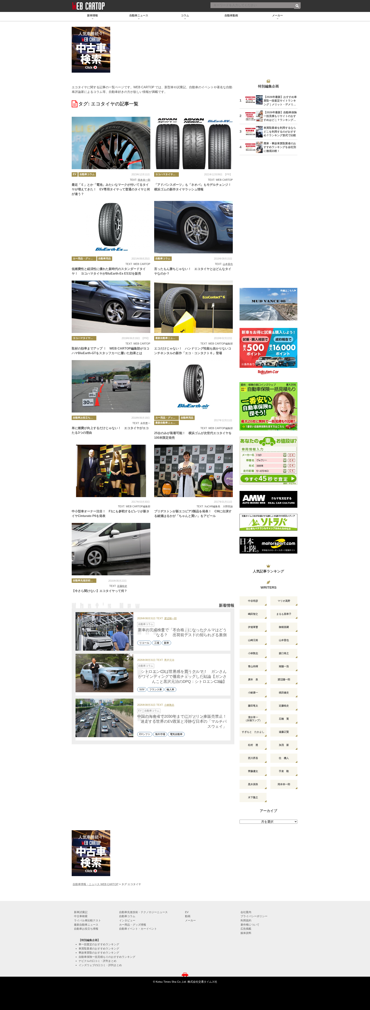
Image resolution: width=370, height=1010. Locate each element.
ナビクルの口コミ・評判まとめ (97, 960)
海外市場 (160, 734)
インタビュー (127, 920)
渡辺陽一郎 (170, 618)
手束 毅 (284, 771)
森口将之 (284, 653)
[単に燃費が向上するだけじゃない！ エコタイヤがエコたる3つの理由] (111, 386)
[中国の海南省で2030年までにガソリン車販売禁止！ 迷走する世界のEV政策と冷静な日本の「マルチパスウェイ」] (104, 718)
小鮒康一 (253, 692)
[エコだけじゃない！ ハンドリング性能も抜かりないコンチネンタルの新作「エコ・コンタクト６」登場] (193, 307)
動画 (187, 916)
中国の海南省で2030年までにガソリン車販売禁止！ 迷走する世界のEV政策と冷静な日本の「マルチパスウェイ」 (183, 721)
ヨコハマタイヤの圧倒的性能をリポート (167, 174)
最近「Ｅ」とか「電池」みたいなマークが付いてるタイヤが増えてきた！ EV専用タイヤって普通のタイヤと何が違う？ (111, 189)
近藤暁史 (122, 586)
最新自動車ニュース (166, 338)
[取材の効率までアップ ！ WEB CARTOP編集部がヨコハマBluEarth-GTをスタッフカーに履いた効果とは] (111, 307)
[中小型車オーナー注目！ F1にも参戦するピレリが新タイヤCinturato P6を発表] (111, 471)
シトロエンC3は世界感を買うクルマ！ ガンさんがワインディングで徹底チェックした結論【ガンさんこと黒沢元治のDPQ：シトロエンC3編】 (182, 676)
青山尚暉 (253, 666)
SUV (142, 689)
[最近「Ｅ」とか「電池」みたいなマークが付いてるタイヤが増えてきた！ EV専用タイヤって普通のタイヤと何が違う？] (111, 143)
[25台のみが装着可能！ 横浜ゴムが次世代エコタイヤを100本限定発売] (193, 386)
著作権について (249, 924)
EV (74, 174)
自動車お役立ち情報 (84, 417)
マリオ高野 (284, 600)
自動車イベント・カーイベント (138, 928)
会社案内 (245, 912)
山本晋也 (228, 264)
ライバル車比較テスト (87, 920)
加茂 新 (284, 745)
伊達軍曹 (253, 627)
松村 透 (253, 745)
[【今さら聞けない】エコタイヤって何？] (111, 549)
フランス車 (155, 689)
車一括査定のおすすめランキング (99, 944)
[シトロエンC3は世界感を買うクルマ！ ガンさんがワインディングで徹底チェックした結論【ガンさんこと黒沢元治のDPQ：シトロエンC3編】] (104, 673)
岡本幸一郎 (144, 179)
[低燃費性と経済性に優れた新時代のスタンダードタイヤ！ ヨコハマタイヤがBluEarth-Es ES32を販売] (111, 227)
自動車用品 (104, 258)
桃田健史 (284, 692)
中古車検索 (80, 916)
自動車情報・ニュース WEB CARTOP (95, 884)
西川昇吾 (253, 758)
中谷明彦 (253, 600)
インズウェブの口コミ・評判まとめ (100, 965)
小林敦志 (169, 705)
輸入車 (170, 689)
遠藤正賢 (284, 731)
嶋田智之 (253, 614)
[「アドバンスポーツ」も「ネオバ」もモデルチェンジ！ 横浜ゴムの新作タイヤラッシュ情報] (193, 143)
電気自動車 (176, 734)
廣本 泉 (253, 679)
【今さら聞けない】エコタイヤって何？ (99, 590)
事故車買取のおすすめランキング (99, 952)
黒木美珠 (253, 784)
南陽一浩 (284, 666)
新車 (166, 642)
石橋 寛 (284, 718)
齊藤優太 (253, 771)
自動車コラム (87, 174)
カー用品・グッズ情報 (84, 258)
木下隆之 (253, 797)
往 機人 (284, 758)
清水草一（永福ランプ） (253, 719)
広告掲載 (245, 928)
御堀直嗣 (284, 627)
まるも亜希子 (283, 614)
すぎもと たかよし (253, 731)
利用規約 (245, 920)
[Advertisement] (268, 224)
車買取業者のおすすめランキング (99, 948)
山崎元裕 (253, 640)
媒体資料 (245, 932)
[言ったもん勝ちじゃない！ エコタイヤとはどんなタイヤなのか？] (193, 227)
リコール (144, 642)
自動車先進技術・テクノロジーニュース (84, 580)
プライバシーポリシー (253, 916)
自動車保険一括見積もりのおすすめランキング (107, 956)
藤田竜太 (253, 705)
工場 (156, 642)
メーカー (190, 920)
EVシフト (144, 734)
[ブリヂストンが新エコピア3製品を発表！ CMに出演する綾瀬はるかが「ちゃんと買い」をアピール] (193, 471)
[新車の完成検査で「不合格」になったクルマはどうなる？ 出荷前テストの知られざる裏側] (104, 631)
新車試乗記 (80, 912)
